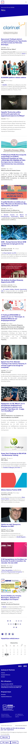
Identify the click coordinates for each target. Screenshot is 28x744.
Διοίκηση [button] (3, 672)
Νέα (3, 10)
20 (20, 624)
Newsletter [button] (3, 694)
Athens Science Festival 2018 (11, 490)
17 (13, 624)
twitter (22, 666)
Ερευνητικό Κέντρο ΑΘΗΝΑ (7, 7)
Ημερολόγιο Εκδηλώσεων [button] (6, 696)
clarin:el (23, 53)
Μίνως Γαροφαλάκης (7, 570)
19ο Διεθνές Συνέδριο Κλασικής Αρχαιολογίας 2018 (12, 281)
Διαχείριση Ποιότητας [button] (5, 674)
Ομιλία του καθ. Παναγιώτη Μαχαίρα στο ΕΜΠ (10, 525)
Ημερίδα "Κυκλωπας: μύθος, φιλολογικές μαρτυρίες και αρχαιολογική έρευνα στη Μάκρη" (13, 114)
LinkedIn (12, 634)
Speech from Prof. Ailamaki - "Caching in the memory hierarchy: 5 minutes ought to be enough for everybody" (13, 364)
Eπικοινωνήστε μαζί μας (5, 714)
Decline (14, 742)
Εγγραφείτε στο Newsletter (5, 715)
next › (14, 627)
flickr (24, 666)
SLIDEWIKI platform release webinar (13, 77)
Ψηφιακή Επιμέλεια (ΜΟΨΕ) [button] (7, 684)
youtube (26, 666)
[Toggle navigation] (26, 2)
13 (18, 620)
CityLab (4, 607)
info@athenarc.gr (20, 714)
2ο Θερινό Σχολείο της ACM (9, 253)
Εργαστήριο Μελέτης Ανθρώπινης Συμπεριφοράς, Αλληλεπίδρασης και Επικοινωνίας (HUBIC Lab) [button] (11, 686)
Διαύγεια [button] (3, 676)
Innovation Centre (9, 2)
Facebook (6, 634)
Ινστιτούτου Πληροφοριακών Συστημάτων (11, 572)
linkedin (21, 666)
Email (2, 634)
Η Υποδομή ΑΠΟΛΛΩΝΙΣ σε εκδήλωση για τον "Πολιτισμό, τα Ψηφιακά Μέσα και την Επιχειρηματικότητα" (12, 317)
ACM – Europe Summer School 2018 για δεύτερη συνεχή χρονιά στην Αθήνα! (13, 244)
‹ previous (10, 621)
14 (21, 620)
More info (5, 737)
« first (8, 621)
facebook (19, 666)
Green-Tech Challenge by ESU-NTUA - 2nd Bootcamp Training (13, 454)
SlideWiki (4, 85)
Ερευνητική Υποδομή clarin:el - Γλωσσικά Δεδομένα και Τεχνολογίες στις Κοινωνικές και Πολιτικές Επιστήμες (14, 42)
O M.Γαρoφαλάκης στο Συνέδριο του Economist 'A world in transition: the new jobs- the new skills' (14, 561)
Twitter (9, 634)
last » (16, 627)
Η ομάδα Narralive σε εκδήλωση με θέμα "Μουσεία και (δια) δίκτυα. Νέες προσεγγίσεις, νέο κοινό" (14, 203)
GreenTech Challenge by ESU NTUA (11, 467)
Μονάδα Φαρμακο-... (21, 537)
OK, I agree (5, 742)
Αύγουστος (14, 643)
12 (16, 620)
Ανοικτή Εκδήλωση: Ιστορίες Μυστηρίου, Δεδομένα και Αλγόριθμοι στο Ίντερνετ (11, 597)
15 (8, 624)
